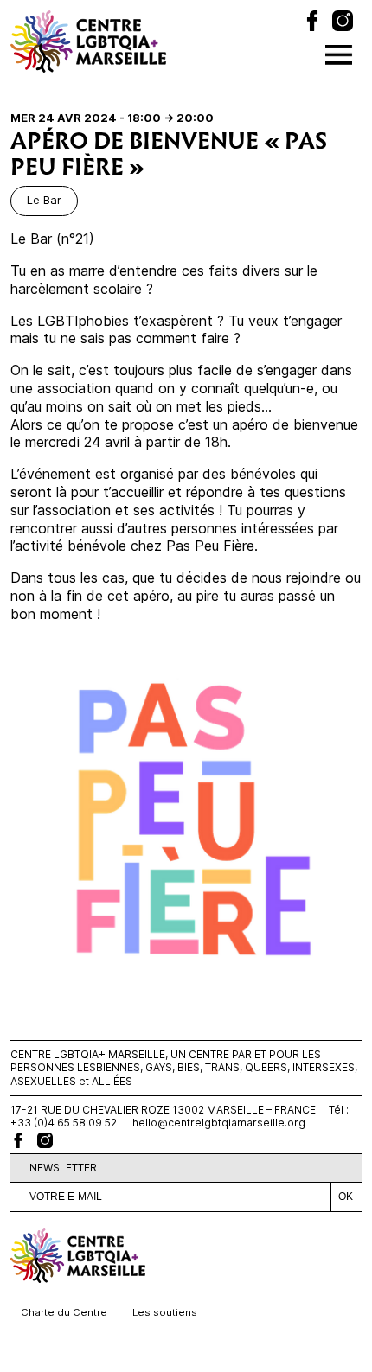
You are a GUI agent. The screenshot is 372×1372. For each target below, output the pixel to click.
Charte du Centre (64, 1312)
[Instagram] (342, 22)
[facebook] (18, 1140)
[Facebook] (312, 22)
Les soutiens (164, 1312)
